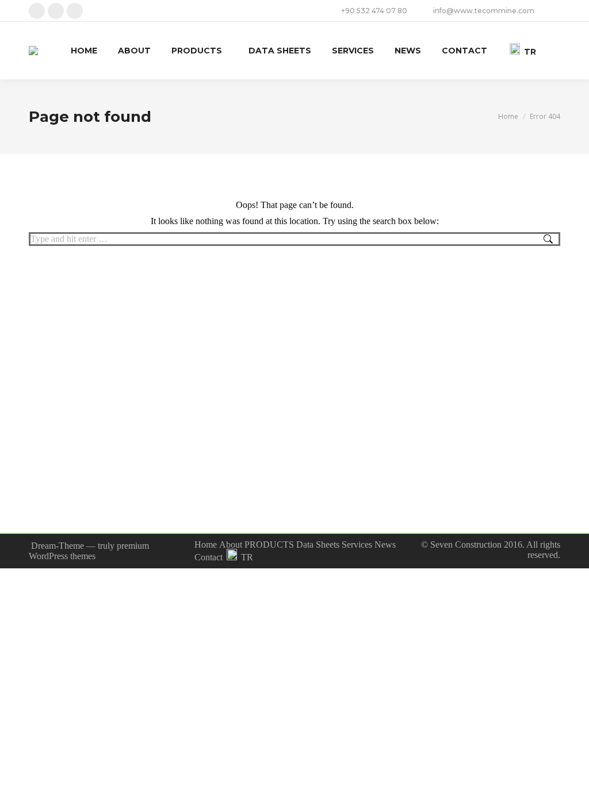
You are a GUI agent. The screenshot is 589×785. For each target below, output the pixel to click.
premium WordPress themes (89, 551)
